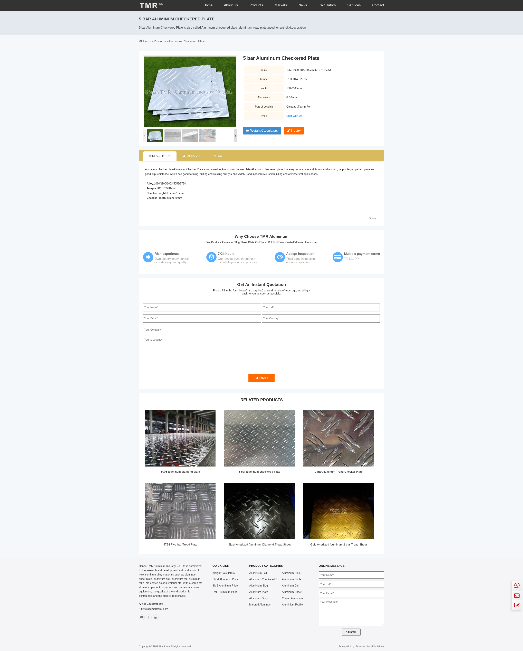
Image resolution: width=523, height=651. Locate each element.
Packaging (193, 156)
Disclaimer (378, 646)
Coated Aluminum (292, 598)
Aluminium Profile (292, 604)
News (302, 5)
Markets (281, 5)
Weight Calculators (263, 130)
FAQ (219, 156)
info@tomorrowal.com (155, 608)
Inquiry (295, 130)
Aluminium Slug (258, 585)
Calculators (327, 5)
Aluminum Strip (258, 598)
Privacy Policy (346, 646)
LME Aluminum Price (224, 591)
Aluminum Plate (258, 591)
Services (354, 5)
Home (207, 5)
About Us (231, 5)
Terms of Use (363, 646)
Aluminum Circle (291, 579)
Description (160, 156)
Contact (378, 5)
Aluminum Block (291, 572)
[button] (235, 135)
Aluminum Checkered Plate (186, 41)
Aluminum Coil (290, 585)
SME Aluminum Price (225, 585)
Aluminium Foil (258, 572)
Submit (261, 378)
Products (256, 5)
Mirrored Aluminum (260, 604)
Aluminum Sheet (292, 591)
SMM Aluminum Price (225, 579)
